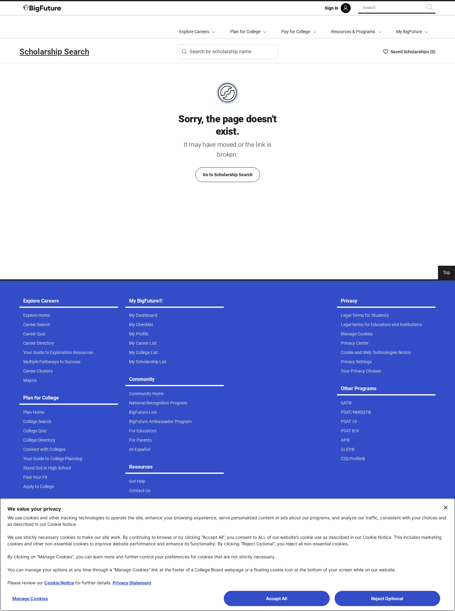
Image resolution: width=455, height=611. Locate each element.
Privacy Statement (132, 582)
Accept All (276, 598)
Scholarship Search (54, 51)
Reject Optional (387, 598)
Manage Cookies (30, 598)
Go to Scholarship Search (228, 174)
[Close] (446, 507)
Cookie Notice (59, 582)
